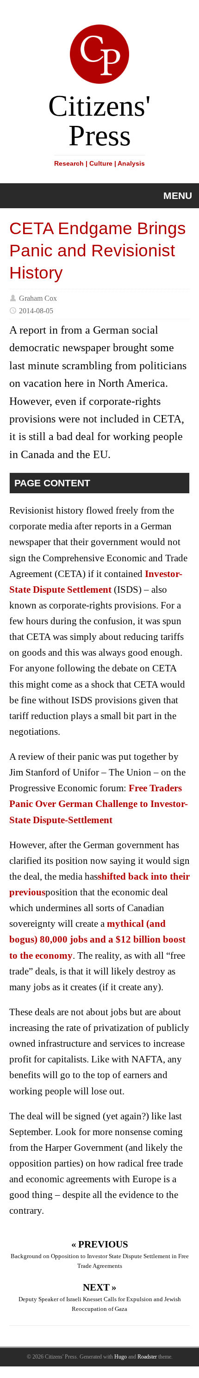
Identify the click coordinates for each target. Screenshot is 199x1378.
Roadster (147, 1356)
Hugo (120, 1356)
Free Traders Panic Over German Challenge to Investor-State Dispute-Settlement (98, 803)
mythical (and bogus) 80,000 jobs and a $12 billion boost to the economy (97, 939)
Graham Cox (38, 298)
